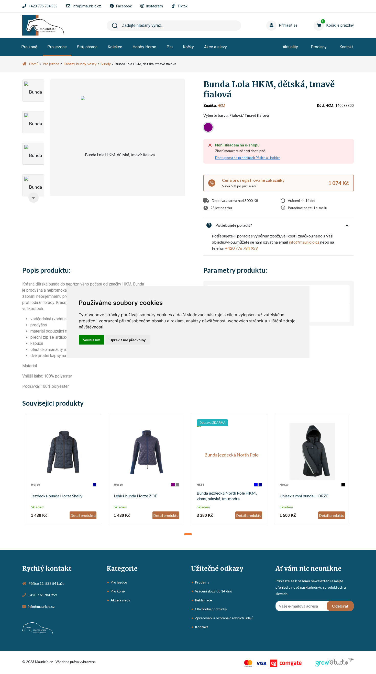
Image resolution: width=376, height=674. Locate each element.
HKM (221, 106)
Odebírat (340, 605)
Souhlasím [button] (91, 340)
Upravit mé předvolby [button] (127, 340)
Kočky (188, 46)
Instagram (154, 6)
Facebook (124, 6)
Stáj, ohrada (87, 46)
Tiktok (182, 6)
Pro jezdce (57, 46)
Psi (170, 46)
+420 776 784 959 (43, 6)
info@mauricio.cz (87, 6)
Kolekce (115, 46)
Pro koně (29, 46)
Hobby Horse (144, 46)
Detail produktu (83, 515)
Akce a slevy (215, 46)
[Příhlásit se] (272, 18)
